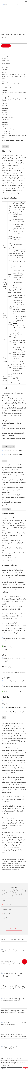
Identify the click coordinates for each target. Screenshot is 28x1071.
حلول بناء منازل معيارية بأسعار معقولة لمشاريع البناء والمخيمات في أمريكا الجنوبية (13, 1035)
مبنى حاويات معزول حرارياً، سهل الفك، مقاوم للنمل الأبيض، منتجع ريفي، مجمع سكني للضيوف (12, 1011)
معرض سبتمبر (13, 939)
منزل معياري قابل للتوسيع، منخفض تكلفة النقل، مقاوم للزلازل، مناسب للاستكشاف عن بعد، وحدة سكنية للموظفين (13, 987)
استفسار (6, 45)
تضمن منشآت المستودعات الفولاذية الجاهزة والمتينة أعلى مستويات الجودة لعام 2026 (14, 962)
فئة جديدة (24, 939)
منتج (19, 939)
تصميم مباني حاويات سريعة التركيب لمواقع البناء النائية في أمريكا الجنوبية (13, 1059)
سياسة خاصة (10, 1065)
